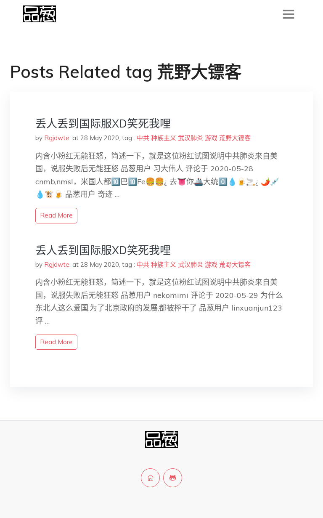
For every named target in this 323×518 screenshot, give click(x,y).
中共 (143, 138)
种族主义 (163, 138)
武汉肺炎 (190, 138)
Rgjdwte (56, 138)
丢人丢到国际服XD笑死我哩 (103, 123)
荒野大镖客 (235, 138)
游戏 (211, 138)
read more (56, 215)
